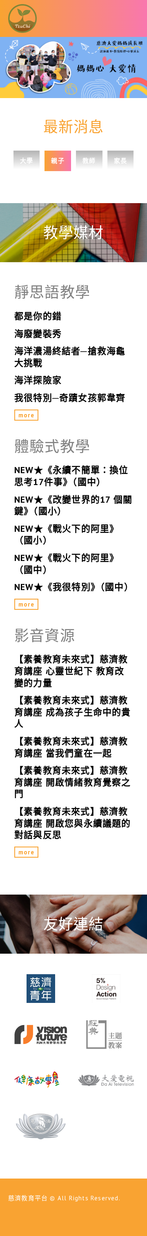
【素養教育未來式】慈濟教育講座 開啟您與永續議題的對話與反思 (72, 823)
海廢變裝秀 (38, 333)
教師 (89, 161)
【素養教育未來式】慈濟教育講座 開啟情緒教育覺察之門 (72, 781)
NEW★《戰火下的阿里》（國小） (66, 534)
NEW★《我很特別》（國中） (73, 587)
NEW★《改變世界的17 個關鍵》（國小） (73, 505)
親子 (57, 161)
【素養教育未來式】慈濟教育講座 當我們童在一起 (71, 747)
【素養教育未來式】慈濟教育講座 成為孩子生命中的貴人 (72, 711)
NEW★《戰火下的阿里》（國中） (66, 563)
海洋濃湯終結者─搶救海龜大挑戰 (69, 357)
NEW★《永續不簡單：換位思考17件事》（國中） (71, 476)
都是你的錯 (38, 316)
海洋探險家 (38, 380)
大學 (26, 161)
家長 (120, 161)
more (26, 415)
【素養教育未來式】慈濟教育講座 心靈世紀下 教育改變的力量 (71, 670)
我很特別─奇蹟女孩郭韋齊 (69, 397)
